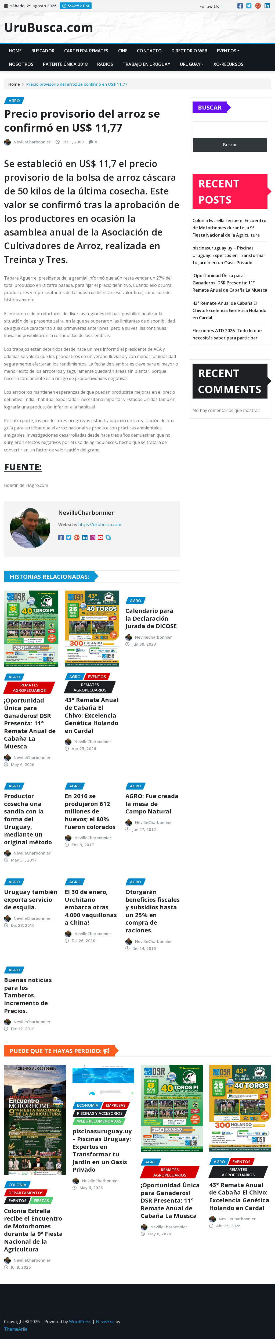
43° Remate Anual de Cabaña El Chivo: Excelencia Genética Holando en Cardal (92, 715)
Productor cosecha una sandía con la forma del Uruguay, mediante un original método (28, 819)
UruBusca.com (48, 27)
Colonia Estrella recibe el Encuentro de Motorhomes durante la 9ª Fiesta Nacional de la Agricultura (229, 228)
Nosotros (21, 64)
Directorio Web (189, 51)
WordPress (80, 1321)
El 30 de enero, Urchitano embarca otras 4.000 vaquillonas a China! (91, 907)
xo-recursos (228, 64)
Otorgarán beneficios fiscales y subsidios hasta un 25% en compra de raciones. (152, 911)
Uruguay (190, 64)
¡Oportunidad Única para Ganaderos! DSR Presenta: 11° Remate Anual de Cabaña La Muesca (30, 723)
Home (15, 51)
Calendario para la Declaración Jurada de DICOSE (151, 618)
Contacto (149, 51)
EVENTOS (226, 51)
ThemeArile (15, 1329)
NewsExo (105, 1321)
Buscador (43, 51)
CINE (123, 51)
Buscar (210, 107)
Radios (105, 64)
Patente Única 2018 (65, 64)
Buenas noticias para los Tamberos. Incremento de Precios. (28, 995)
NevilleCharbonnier (32, 141)
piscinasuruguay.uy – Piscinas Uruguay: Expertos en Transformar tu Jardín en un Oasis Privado (229, 255)
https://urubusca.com (99, 524)
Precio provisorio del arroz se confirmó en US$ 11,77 (77, 84)
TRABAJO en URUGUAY (146, 64)
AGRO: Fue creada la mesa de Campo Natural (152, 803)
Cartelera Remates (86, 51)
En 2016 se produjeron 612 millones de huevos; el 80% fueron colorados (90, 811)
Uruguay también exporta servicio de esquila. (30, 899)
